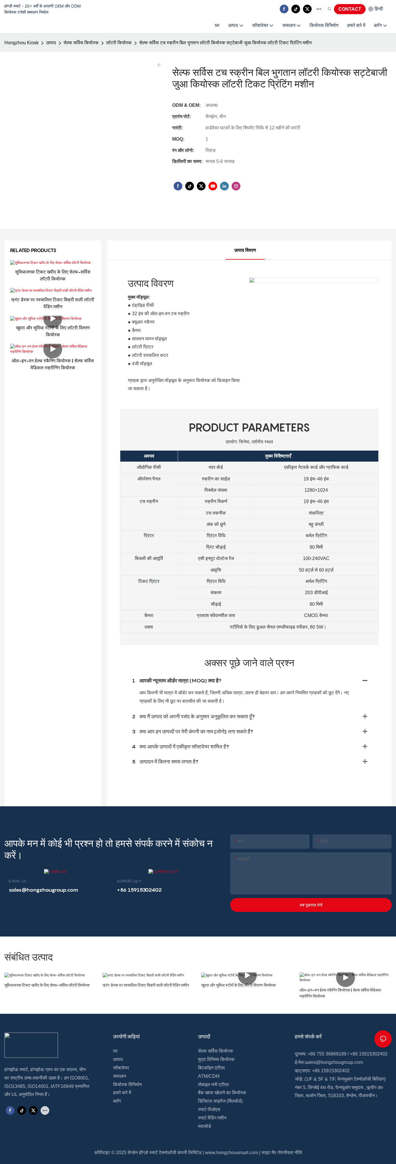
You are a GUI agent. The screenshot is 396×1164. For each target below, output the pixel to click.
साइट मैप (268, 1152)
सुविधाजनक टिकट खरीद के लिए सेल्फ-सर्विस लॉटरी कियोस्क (52, 275)
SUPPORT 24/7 (129, 881)
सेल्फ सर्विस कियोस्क (81, 42)
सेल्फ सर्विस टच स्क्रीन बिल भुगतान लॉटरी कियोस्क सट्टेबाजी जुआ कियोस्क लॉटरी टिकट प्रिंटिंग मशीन (225, 42)
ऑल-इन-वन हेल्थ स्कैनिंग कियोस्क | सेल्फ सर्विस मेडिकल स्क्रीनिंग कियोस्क (53, 364)
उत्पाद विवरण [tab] (245, 250)
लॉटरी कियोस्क (119, 42)
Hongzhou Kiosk (21, 42)
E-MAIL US (17, 881)
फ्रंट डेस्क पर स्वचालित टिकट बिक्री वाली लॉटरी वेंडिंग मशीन (52, 303)
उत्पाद (51, 42)
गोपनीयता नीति (289, 1152)
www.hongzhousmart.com (231, 1152)
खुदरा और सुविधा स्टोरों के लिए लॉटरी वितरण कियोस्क (53, 331)
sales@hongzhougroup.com (334, 1062)
